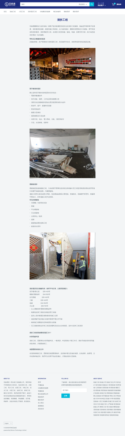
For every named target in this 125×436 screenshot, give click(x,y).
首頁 (5, 11)
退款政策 (41, 409)
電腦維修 (41, 391)
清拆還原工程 (32, 11)
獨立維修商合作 (43, 394)
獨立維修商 (57, 11)
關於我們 (76, 11)
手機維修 (41, 385)
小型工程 (22, 11)
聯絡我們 (67, 11)
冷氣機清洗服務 (45, 11)
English (7, 423)
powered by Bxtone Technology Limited (15, 430)
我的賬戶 (101, 5)
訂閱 (65, 396)
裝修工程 (13, 11)
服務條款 (41, 406)
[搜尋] (91, 4)
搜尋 (39, 382)
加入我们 (41, 403)
